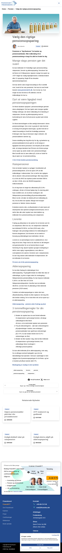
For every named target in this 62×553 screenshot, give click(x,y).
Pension (11, 9)
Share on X (47, 379)
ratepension (31, 373)
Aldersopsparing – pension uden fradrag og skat (29, 304)
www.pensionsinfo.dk (25, 90)
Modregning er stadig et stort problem (25, 365)
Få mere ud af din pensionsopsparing (25, 262)
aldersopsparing (18, 370)
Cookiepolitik (55, 535)
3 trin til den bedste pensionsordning (25, 160)
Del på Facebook (35, 379)
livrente (28, 370)
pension (36, 370)
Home (4, 9)
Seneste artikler (18, 491)
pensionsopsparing (19, 373)
